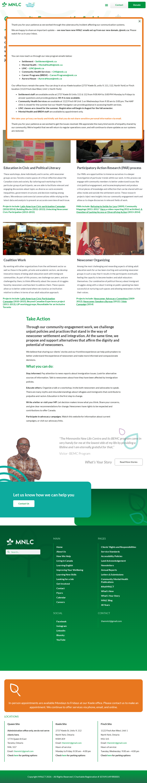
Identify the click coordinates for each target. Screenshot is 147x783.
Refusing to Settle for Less (104, 206)
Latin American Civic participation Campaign (42, 206)
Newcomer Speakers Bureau (98, 301)
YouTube (60, 639)
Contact (60, 588)
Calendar (61, 597)
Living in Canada (64, 560)
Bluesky (60, 635)
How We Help (63, 556)
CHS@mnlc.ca (60, 71)
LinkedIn (60, 630)
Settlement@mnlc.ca (46, 61)
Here (103, 209)
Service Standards (110, 551)
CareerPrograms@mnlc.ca (63, 75)
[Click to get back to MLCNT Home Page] (20, 542)
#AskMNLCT (107, 586)
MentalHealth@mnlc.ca (50, 64)
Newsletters (107, 565)
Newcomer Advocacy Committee (111, 298)
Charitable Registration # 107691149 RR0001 (97, 776)
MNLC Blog (106, 600)
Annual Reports (109, 570)
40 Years (105, 604)
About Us (61, 551)
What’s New (107, 591)
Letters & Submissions (112, 574)
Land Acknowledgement (113, 560)
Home (59, 547)
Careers (60, 602)
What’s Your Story (110, 595)
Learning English (64, 565)
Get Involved (63, 583)
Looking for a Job (65, 579)
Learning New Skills (66, 574)
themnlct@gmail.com (111, 621)
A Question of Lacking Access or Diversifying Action (109, 210)
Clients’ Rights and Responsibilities (118, 547)
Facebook (61, 621)
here (16, 755)
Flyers (59, 592)
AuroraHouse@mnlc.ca (50, 78)
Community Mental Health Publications (114, 580)
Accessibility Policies (111, 556)
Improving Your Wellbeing (69, 570)
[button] (106, 5)
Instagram (61, 626)
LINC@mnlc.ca (36, 68)
